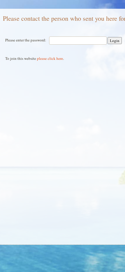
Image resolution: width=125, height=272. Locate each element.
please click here (50, 58)
